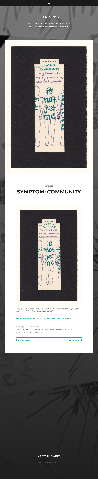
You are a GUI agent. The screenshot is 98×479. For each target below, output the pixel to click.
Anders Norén (54, 462)
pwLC (71, 329)
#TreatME (67, 319)
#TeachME (57, 319)
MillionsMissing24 (58, 329)
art (18, 329)
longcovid (26, 329)
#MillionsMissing (24, 319)
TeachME (30, 332)
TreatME (40, 332)
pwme (20, 332)
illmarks (49, 17)
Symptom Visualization (28, 327)
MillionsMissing (41, 329)
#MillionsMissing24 (42, 319)
